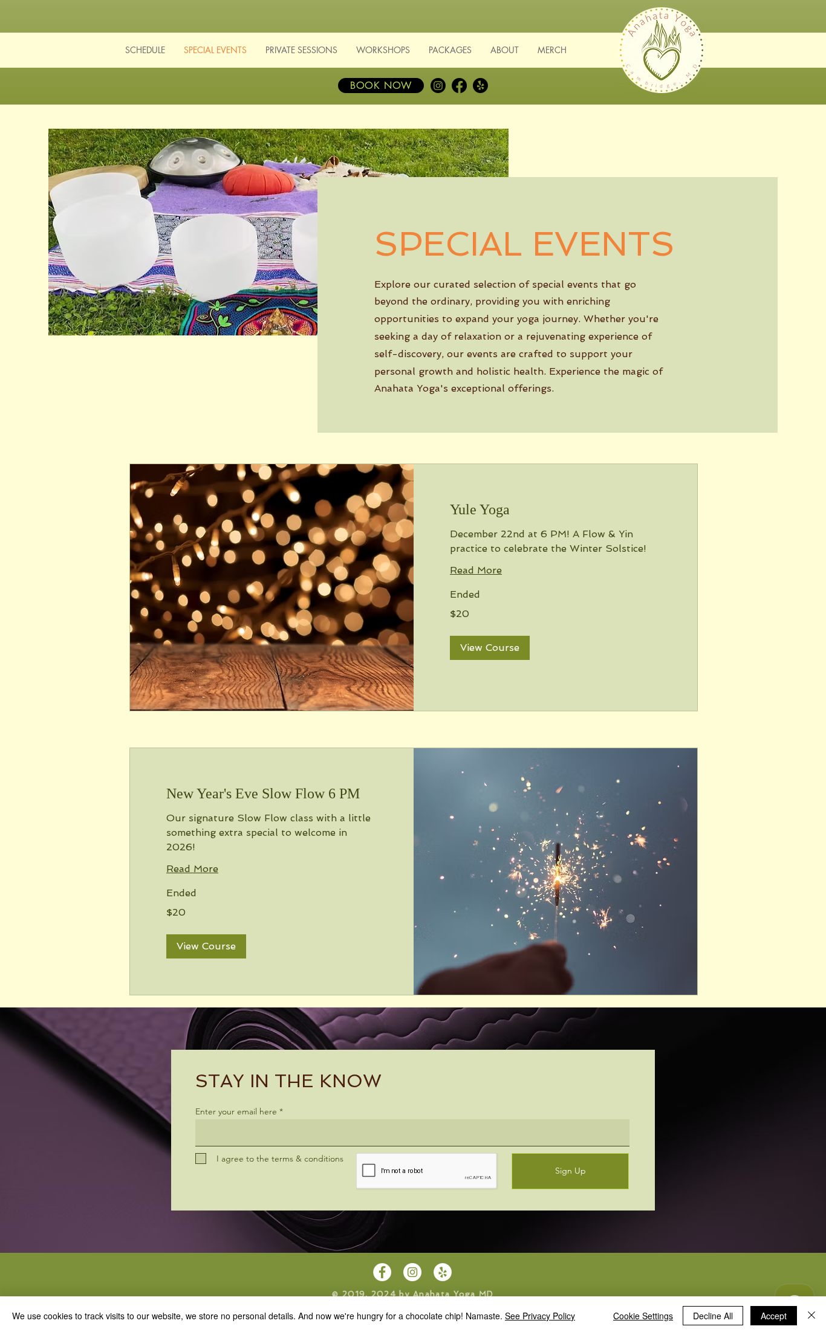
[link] (555, 510)
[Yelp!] (480, 85)
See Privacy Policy (540, 1316)
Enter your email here (236, 1111)
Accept (774, 1316)
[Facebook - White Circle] (382, 1272)
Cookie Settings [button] (643, 1316)
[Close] (811, 1315)
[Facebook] (459, 85)
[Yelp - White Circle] (443, 1272)
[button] (490, 648)
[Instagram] (438, 85)
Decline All (713, 1316)
